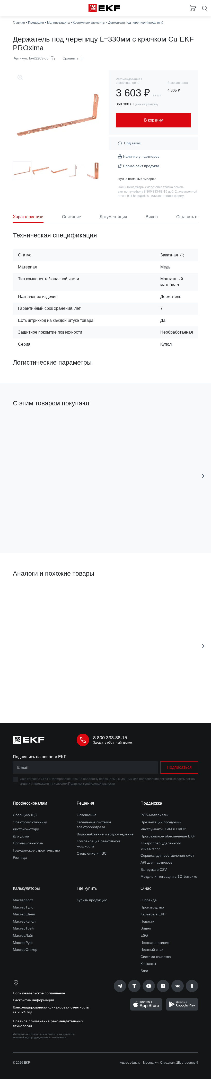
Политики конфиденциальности (91, 783)
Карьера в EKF (152, 914)
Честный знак (151, 949)
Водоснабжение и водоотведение (105, 834)
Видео (145, 928)
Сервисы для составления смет (167, 855)
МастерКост (23, 900)
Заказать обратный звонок (112, 742)
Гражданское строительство (36, 850)
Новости (147, 921)
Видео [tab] (152, 217)
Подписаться (179, 767)
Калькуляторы (26, 888)
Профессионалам (30, 803)
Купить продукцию (92, 900)
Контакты (148, 964)
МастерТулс (23, 907)
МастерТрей (23, 928)
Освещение (86, 815)
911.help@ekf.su (139, 196)
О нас (145, 888)
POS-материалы (154, 815)
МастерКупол (24, 921)
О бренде (148, 900)
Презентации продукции (160, 822)
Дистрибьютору (26, 829)
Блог (144, 971)
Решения (85, 803)
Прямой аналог (28, 591)
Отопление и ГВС (92, 853)
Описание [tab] (71, 217)
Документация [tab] (113, 217)
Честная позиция (154, 943)
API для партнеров (156, 862)
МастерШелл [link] (24, 914)
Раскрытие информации (33, 1000)
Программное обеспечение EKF (167, 836)
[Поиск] (204, 8)
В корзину (147, 526)
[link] (120, 986)
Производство (152, 907)
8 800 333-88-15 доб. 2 (160, 191)
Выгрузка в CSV (153, 869)
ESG (144, 935)
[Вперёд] (203, 476)
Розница (20, 857)
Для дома (21, 836)
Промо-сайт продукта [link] (141, 166)
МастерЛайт (23, 935)
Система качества (155, 957)
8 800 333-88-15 (110, 737)
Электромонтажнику (30, 822)
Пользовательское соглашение (39, 993)
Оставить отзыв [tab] (191, 217)
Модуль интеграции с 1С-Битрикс (168, 876)
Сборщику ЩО (25, 815)
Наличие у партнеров (141, 156)
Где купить (87, 888)
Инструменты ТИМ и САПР (163, 829)
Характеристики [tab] (28, 217)
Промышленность (28, 843)
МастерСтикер (25, 949)
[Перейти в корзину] (193, 8)
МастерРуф (23, 943)
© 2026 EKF (21, 1062)
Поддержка (151, 803)
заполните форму (170, 196)
